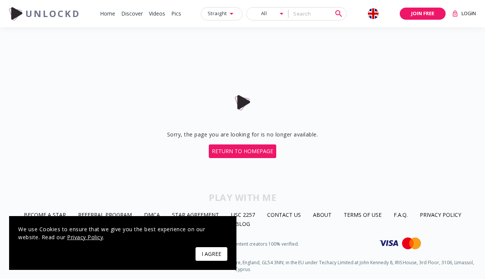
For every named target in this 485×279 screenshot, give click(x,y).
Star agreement (195, 215)
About (322, 215)
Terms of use (363, 215)
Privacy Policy (440, 215)
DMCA (152, 215)
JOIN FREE (422, 13)
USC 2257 (243, 215)
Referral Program (105, 215)
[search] (338, 13)
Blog (242, 224)
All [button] (264, 13)
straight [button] (217, 13)
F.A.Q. (401, 215)
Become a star (45, 215)
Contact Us (284, 215)
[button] (107, 14)
